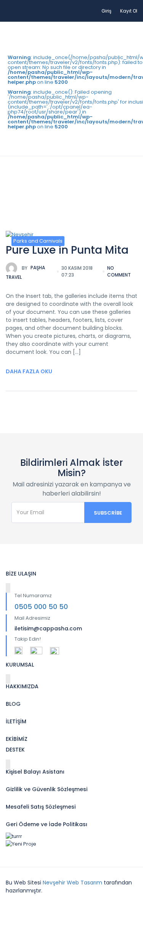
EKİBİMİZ (16, 739)
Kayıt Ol (128, 11)
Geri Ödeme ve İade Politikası (46, 824)
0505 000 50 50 (41, 606)
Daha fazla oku (29, 371)
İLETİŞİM (16, 721)
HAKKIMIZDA (22, 686)
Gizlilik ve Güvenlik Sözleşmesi (46, 789)
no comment (119, 271)
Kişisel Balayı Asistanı (35, 771)
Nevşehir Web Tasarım (72, 882)
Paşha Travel (25, 273)
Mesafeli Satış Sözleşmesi (41, 807)
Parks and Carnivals (38, 241)
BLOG (13, 704)
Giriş (106, 11)
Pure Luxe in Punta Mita (67, 250)
